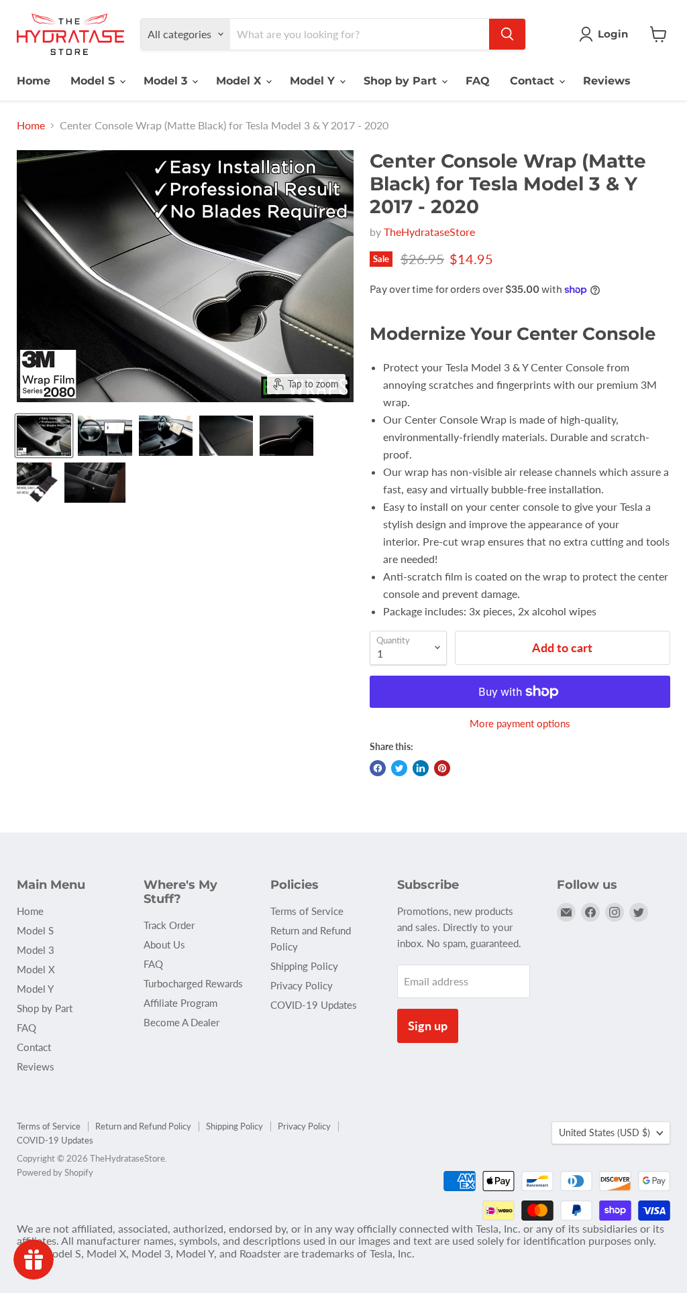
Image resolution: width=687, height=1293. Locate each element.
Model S (94, 80)
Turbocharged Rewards (193, 983)
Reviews (607, 80)
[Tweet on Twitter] (399, 768)
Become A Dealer (181, 1022)
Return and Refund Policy (143, 1126)
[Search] (507, 34)
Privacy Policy (301, 985)
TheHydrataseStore (429, 231)
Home (33, 80)
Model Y (314, 80)
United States (604, 1132)
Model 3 (167, 80)
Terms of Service (307, 911)
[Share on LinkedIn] (421, 768)
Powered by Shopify (55, 1172)
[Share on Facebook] (378, 768)
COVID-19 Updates (313, 1005)
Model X (240, 80)
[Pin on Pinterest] (442, 768)
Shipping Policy (304, 966)
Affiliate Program (180, 1003)
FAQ (478, 80)
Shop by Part (402, 80)
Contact (534, 80)
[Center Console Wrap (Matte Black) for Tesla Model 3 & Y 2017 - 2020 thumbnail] (43, 435)
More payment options (520, 723)
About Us (164, 944)
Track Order (169, 925)
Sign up (427, 1025)
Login (613, 33)
